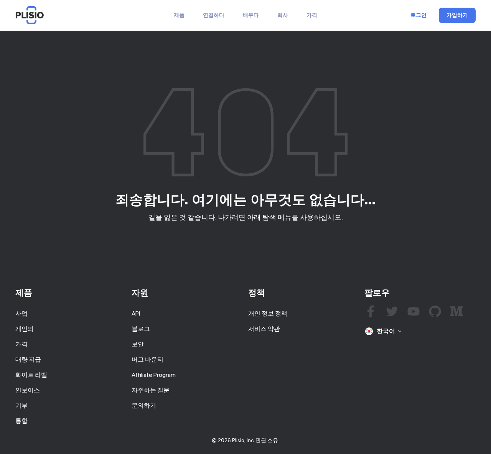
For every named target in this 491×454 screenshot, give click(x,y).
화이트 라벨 (31, 374)
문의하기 (144, 405)
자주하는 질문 (151, 390)
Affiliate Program (154, 374)
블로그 (141, 328)
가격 (311, 15)
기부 (21, 405)
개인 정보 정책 (267, 313)
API (136, 313)
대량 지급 (28, 359)
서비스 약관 (264, 328)
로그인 (418, 15)
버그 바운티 (147, 359)
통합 (21, 420)
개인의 (24, 328)
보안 (138, 344)
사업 (21, 313)
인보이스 (27, 390)
